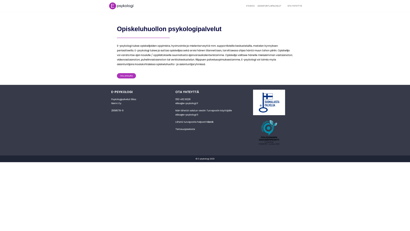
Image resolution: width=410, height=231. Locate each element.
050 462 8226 (183, 99)
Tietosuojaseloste (185, 129)
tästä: (210, 122)
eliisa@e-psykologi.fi (186, 103)
